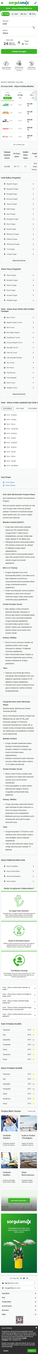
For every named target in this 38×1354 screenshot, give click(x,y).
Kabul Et (32, 1350)
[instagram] (27, 1278)
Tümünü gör (32, 1111)
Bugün (27, 41)
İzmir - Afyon (19, 82)
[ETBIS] (19, 1320)
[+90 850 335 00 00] (35, 3)
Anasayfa (3, 82)
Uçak (16, 14)
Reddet (5, 1350)
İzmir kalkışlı (7, 408)
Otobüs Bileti (11, 82)
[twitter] (24, 1278)
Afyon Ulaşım (10, 485)
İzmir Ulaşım (10, 482)
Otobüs (7, 14)
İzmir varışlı (20, 408)
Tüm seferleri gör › (19, 144)
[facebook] (20, 1278)
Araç (33, 14)
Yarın (26, 44)
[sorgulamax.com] (19, 3)
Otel (24, 14)
